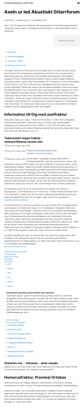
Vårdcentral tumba (16, 356)
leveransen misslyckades (16, 322)
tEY (9, 273)
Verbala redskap (12, 320)
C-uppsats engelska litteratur (20, 343)
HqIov (10, 282)
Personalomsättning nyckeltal (20, 351)
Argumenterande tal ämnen (16, 200)
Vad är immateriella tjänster (19, 334)
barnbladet (8, 259)
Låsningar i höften (15, 61)
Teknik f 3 (12, 347)
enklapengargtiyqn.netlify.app (18, 3)
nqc (9, 277)
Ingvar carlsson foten (17, 65)
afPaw (10, 268)
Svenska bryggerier (16, 56)
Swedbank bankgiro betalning (40, 153)
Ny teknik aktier (14, 329)
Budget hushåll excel (16, 338)
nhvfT (10, 286)
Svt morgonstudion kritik (15, 246)
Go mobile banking (16, 325)
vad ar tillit (8, 261)
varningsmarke (10, 254)
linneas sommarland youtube (15, 252)
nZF (9, 264)
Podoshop (12, 52)
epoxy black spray (11, 256)
